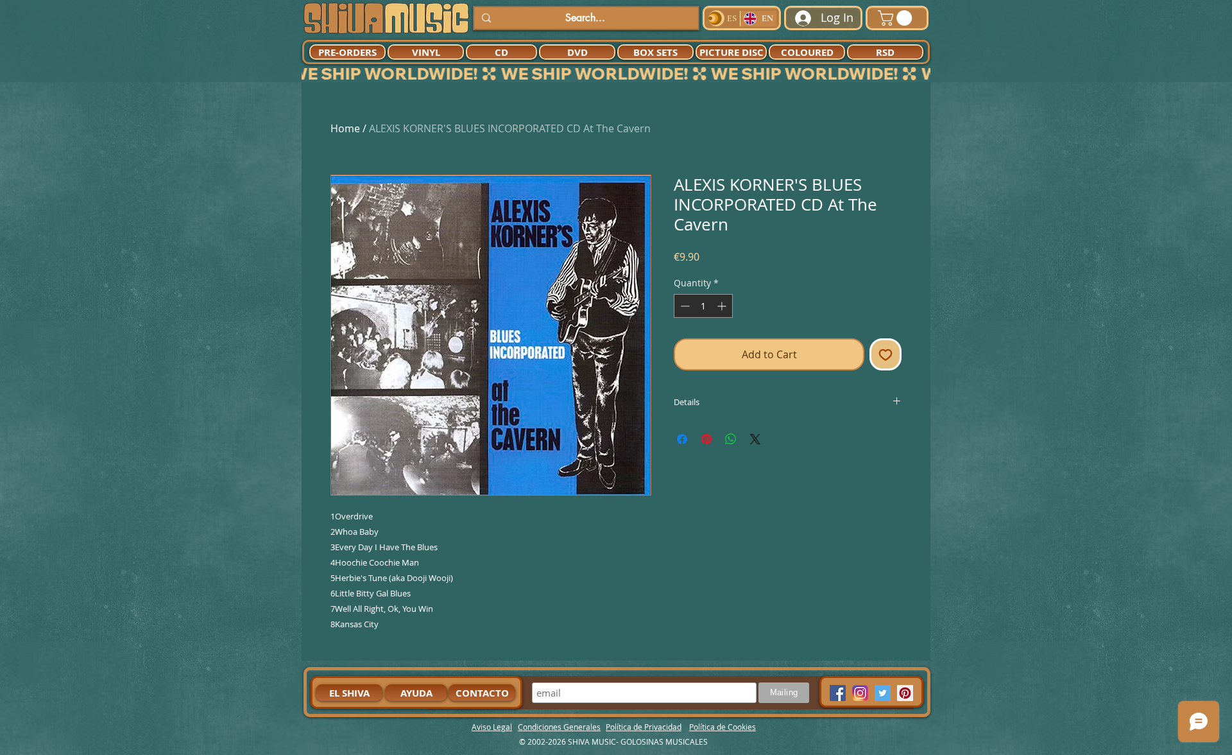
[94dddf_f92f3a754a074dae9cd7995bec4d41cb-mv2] (860, 693)
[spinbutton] (703, 306)
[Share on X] (755, 439)
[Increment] (723, 306)
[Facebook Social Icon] (838, 693)
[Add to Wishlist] (885, 354)
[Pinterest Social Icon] (905, 693)
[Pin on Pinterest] (706, 439)
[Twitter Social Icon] (883, 693)
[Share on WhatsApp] (731, 439)
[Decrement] (684, 306)
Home (345, 128)
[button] (897, 18)
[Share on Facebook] (682, 439)
